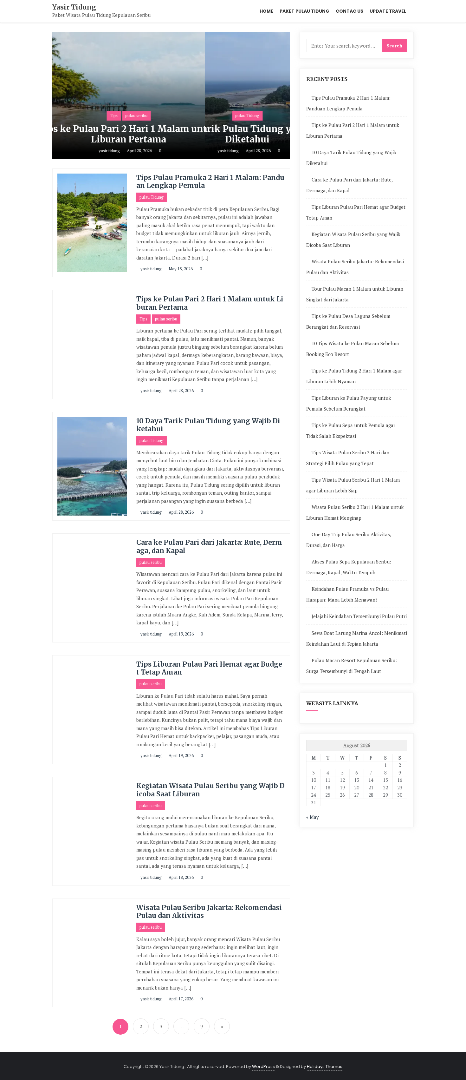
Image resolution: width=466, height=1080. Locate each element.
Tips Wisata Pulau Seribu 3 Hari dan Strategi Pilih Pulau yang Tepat (347, 457)
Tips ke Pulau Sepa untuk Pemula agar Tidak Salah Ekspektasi (350, 430)
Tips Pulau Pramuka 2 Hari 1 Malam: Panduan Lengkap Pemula (210, 181)
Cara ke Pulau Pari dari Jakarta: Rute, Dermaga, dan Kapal (209, 546)
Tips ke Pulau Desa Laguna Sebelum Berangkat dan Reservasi (348, 321)
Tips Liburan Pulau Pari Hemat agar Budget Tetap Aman (209, 668)
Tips (143, 319)
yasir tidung (153, 151)
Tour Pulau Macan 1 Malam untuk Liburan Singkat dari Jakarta (354, 294)
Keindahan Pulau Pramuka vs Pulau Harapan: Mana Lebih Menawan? (347, 594)
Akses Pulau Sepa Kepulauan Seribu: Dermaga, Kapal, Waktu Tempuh (348, 567)
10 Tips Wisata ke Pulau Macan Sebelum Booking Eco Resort (352, 348)
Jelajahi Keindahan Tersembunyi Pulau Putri (359, 616)
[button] (282, 95)
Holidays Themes (324, 1067)
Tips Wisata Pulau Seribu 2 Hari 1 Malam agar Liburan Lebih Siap (353, 485)
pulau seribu (166, 319)
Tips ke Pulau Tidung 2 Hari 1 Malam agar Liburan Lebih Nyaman (354, 376)
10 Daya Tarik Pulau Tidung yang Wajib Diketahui (173, 134)
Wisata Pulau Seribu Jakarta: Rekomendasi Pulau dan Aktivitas (209, 911)
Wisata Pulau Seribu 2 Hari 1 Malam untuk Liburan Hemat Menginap (355, 512)
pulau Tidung (173, 115)
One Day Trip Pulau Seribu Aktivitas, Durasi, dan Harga (348, 539)
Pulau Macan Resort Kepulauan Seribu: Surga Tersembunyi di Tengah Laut (351, 665)
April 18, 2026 (181, 877)
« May (312, 817)
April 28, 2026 (183, 151)
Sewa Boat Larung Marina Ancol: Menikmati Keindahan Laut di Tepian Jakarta (356, 638)
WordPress (263, 1067)
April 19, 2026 (181, 634)
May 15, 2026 (180, 269)
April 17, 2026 (180, 999)
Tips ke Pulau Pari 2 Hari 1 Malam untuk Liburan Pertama (209, 303)
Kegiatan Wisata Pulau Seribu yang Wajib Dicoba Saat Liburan (210, 789)
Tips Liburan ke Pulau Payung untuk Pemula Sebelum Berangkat (348, 403)
